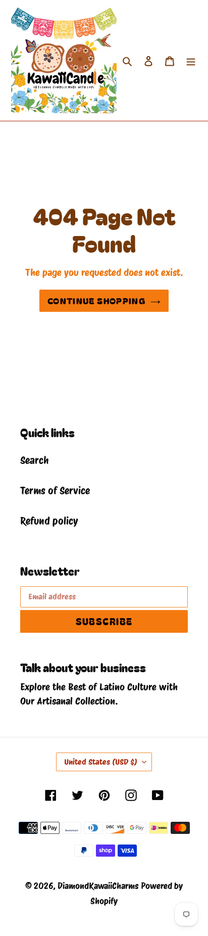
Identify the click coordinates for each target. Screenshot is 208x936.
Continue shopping (96, 300)
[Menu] (190, 60)
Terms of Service (55, 491)
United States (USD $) (100, 762)
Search (34, 460)
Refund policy (49, 521)
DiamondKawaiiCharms (98, 886)
